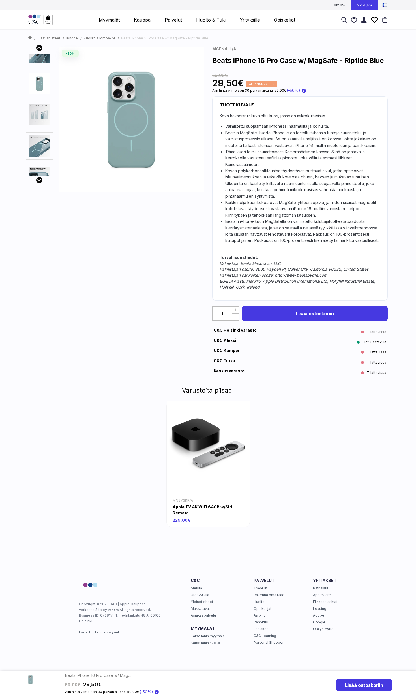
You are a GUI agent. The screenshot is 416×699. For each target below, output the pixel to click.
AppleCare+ (323, 595)
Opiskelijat (262, 608)
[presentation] (39, 83)
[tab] (39, 83)
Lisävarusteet (49, 38)
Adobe (318, 615)
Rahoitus (261, 622)
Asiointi (260, 615)
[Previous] (39, 48)
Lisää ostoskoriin (315, 313)
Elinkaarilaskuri (325, 602)
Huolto (259, 602)
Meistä (196, 588)
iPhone (72, 38)
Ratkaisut (320, 588)
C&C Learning (265, 636)
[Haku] (344, 19)
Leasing (319, 608)
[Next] (39, 180)
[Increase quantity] (235, 310)
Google (319, 622)
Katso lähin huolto (205, 643)
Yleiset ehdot (202, 602)
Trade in (260, 588)
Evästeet (84, 632)
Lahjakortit (262, 629)
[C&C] (40, 20)
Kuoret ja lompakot (99, 38)
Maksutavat (200, 608)
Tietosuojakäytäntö (107, 632)
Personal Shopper (269, 642)
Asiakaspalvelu (203, 615)
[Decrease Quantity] (235, 317)
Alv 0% (339, 5)
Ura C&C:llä (200, 595)
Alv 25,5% (364, 5)
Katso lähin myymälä (208, 636)
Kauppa (142, 20)
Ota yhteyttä (323, 629)
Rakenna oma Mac (269, 595)
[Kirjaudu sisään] (364, 19)
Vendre (113, 610)
